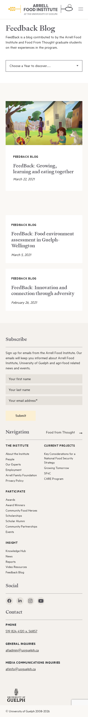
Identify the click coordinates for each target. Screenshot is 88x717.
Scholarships (14, 515)
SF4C (47, 473)
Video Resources (16, 567)
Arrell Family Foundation (21, 475)
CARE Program (53, 479)
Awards (10, 499)
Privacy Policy (14, 480)
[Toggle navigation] (80, 9)
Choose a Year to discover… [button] (30, 65)
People (10, 459)
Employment (13, 470)
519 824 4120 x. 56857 (21, 631)
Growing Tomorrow (56, 468)
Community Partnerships (21, 526)
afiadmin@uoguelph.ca (22, 650)
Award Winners (15, 505)
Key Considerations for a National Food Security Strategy (59, 458)
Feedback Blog (15, 572)
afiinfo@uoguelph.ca (21, 669)
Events (10, 532)
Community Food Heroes (21, 510)
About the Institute (17, 454)
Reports (11, 561)
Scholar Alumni (15, 521)
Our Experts (13, 464)
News (9, 556)
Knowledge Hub (16, 551)
